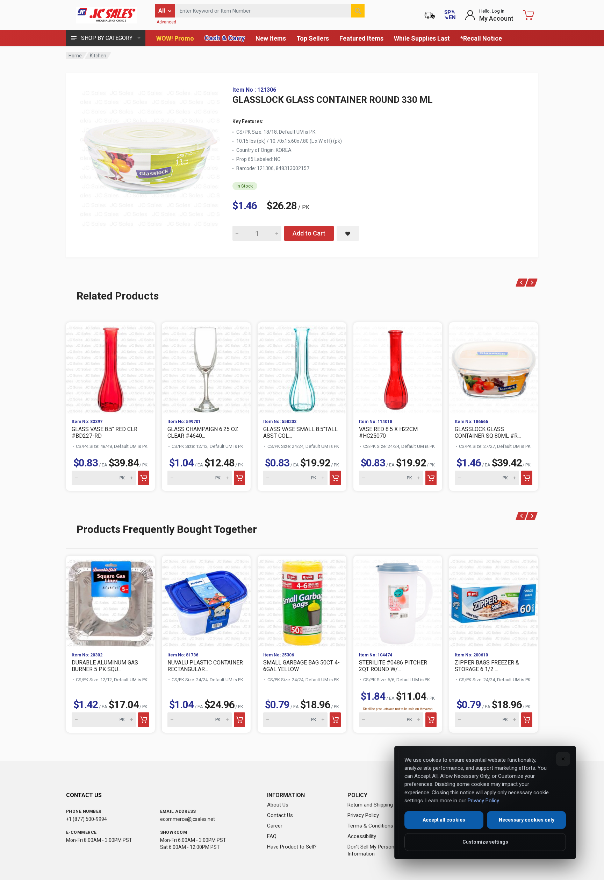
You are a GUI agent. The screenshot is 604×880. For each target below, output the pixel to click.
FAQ (271, 836)
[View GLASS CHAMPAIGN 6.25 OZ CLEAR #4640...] (206, 367)
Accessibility (361, 836)
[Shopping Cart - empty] (528, 15)
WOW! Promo (175, 38)
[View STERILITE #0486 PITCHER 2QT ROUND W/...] (397, 601)
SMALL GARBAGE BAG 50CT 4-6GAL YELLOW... (301, 666)
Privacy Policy (363, 815)
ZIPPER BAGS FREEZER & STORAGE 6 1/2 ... (487, 666)
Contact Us (280, 815)
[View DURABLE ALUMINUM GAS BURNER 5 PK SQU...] (110, 601)
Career (274, 826)
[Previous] (522, 283)
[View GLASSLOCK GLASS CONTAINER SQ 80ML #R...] (493, 367)
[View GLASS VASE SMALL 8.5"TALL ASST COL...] (302, 367)
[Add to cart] (143, 478)
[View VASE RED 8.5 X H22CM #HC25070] (397, 367)
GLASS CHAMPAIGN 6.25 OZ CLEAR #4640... (202, 432)
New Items (271, 38)
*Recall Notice (481, 38)
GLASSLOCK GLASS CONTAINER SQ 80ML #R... (488, 432)
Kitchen (98, 55)
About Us (277, 805)
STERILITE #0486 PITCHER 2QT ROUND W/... (393, 666)
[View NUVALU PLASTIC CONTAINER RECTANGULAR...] (206, 601)
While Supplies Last (422, 38)
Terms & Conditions (370, 826)
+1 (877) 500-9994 (86, 819)
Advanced (166, 22)
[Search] (358, 10)
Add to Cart (309, 233)
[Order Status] (429, 15)
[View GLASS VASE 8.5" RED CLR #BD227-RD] (110, 367)
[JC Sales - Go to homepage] (106, 15)
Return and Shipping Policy (377, 805)
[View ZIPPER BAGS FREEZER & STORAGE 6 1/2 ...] (493, 601)
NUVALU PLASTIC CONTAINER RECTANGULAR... (205, 666)
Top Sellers (312, 38)
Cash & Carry (224, 38)
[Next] (532, 283)
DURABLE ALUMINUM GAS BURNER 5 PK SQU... (105, 666)
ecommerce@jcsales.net (187, 819)
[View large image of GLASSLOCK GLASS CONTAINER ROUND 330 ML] (150, 157)
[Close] (563, 759)
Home (75, 55)
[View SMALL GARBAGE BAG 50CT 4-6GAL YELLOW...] (302, 601)
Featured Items (361, 38)
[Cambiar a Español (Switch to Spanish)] (449, 15)
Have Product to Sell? (292, 847)
